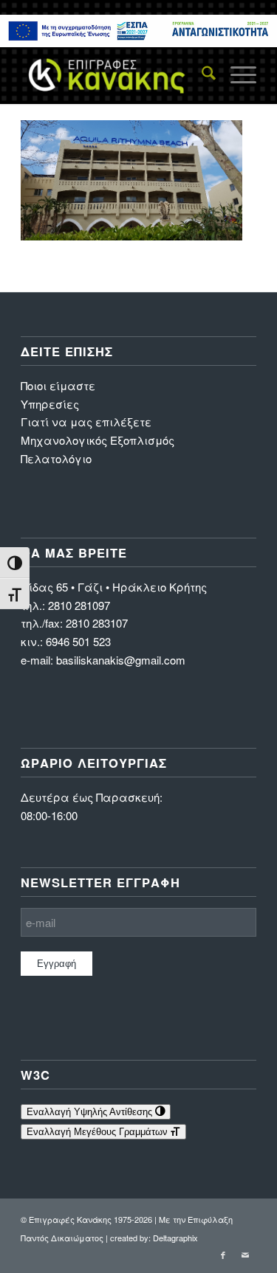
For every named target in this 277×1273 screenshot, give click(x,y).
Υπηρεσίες (50, 404)
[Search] (201, 74)
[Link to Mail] (245, 1254)
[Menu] (236, 74)
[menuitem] (201, 74)
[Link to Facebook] (223, 1254)
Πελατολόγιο (56, 458)
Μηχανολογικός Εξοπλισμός (97, 440)
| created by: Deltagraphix (152, 1237)
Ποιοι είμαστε (58, 385)
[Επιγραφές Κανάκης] (115, 74)
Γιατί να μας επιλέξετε (86, 421)
